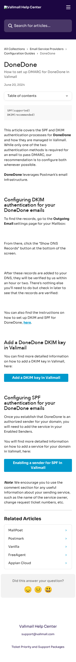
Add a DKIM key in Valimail (36, 378)
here (27, 322)
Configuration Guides (19, 53)
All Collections (14, 49)
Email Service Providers (47, 49)
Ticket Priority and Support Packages (38, 647)
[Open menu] (68, 7)
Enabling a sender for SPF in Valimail (38, 465)
